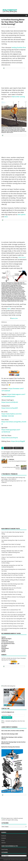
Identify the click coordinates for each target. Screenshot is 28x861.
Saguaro (3, 637)
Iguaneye (3, 646)
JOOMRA (3, 650)
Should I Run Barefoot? (6, 555)
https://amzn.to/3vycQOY (9, 408)
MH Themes (22, 859)
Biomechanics (8, 448)
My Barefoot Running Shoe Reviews (10, 747)
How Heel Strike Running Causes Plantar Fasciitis (12, 621)
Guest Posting (4, 849)
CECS (6, 217)
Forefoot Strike (18, 448)
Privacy (3, 840)
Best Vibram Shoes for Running (8, 601)
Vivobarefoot (4, 640)
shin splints (21, 214)
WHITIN (3, 651)
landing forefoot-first (18, 47)
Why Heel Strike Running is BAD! (9, 734)
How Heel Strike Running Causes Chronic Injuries (12, 623)
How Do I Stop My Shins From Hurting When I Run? (13, 577)
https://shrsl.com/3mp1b (9, 438)
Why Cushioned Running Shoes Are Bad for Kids (12, 603)
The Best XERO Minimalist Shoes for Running (11, 592)
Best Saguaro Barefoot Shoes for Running (11, 594)
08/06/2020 (5, 27)
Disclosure (3, 835)
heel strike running (18, 97)
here (8, 308)
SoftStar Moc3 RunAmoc (7, 642)
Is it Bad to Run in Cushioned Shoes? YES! (11, 609)
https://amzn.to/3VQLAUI (9, 402)
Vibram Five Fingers (6, 638)
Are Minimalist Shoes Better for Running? (11, 544)
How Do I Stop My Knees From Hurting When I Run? (13, 618)
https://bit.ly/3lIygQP (18, 441)
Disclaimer (3, 838)
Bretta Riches (12, 27)
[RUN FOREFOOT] (11, 13)
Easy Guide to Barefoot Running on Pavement (12, 626)
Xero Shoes (4, 645)
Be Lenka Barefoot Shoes (8, 643)
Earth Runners (5, 648)
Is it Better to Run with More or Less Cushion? (12, 612)
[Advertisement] (12, 497)
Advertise (3, 842)
